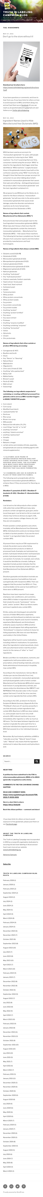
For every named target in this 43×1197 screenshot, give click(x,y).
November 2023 (9, 935)
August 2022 (8, 998)
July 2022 (6, 1003)
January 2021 (8, 1078)
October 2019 (8, 1142)
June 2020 (7, 1108)
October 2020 (8, 1091)
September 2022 (9, 994)
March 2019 (7, 1171)
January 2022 (8, 1028)
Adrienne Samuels (10, 855)
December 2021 (9, 1032)
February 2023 (8, 973)
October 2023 (8, 939)
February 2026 (8, 880)
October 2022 (8, 990)
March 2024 (7, 918)
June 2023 (7, 956)
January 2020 (8, 1129)
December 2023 (9, 931)
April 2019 (7, 1167)
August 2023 (8, 948)
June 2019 (7, 1158)
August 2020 (8, 1099)
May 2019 (6, 1163)
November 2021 (9, 1036)
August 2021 (8, 1049)
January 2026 (8, 885)
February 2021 (8, 1074)
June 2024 (7, 906)
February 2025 (8, 889)
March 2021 (7, 1070)
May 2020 (7, 1112)
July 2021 (6, 1053)
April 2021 (7, 1066)
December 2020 (9, 1083)
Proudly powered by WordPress (13, 1192)
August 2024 (8, 897)
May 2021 (6, 1061)
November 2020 (9, 1087)
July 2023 (6, 952)
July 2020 (6, 1104)
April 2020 (7, 1116)
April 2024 (7, 914)
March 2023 (7, 969)
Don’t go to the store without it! (18, 36)
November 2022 (9, 986)
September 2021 (9, 1045)
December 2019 (9, 1133)
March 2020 (7, 1121)
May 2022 (6, 1011)
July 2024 (6, 901)
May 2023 (7, 960)
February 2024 (8, 922)
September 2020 (9, 1095)
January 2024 (8, 927)
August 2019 (8, 1150)
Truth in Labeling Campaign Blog (18, 14)
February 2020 (8, 1125)
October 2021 (8, 1040)
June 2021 (7, 1057)
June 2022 (7, 1007)
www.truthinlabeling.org (12, 850)
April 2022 (7, 1015)
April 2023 (7, 965)
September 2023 (9, 943)
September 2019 (9, 1146)
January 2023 (8, 977)
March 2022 (7, 1019)
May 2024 (7, 910)
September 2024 (9, 893)
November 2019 (9, 1137)
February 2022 (8, 1024)
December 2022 (9, 981)
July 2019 (6, 1154)
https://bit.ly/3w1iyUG (11, 805)
